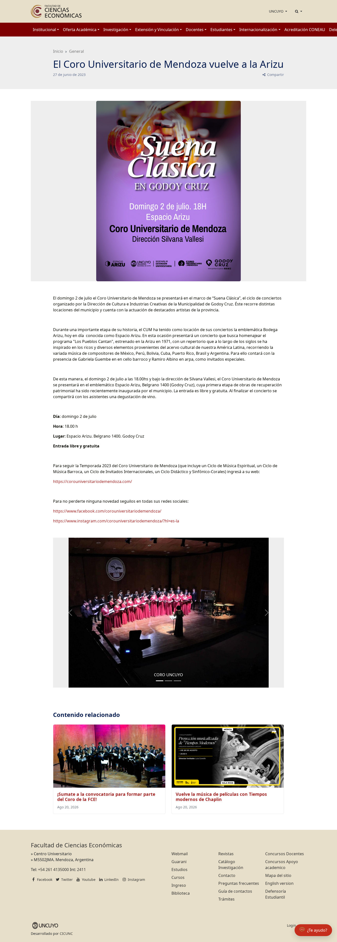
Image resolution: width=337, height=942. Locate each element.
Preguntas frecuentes (238, 883)
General (76, 51)
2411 (81, 869)
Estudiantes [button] (221, 29)
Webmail (179, 853)
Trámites (226, 899)
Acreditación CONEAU (304, 29)
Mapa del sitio (278, 875)
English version (279, 883)
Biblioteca (180, 893)
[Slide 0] (159, 681)
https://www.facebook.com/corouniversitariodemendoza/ (108, 511)
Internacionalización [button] (258, 29)
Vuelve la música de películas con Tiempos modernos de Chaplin (221, 796)
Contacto (226, 875)
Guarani (179, 861)
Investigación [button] (115, 29)
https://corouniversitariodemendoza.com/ (93, 481)
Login (291, 925)
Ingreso (178, 885)
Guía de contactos (235, 891)
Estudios (179, 869)
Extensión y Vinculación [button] (157, 29)
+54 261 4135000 (53, 869)
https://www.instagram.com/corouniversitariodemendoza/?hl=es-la (116, 521)
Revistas (226, 853)
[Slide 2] (177, 681)
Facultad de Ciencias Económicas (76, 845)
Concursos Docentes (284, 853)
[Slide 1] (168, 681)
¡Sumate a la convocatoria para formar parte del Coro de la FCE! (106, 796)
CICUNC (66, 933)
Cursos (178, 877)
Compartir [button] (275, 74)
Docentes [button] (195, 29)
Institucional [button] (44, 29)
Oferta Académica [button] (79, 29)
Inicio (58, 51)
